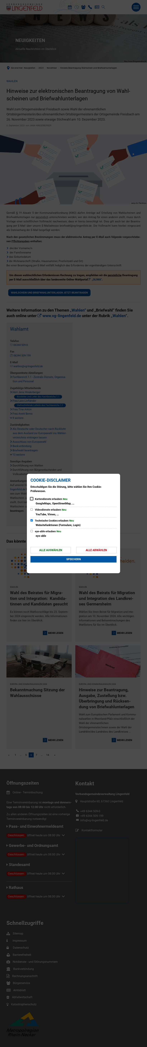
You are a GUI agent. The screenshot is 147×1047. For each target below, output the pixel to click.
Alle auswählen (50, 550)
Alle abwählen (96, 550)
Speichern (73, 559)
